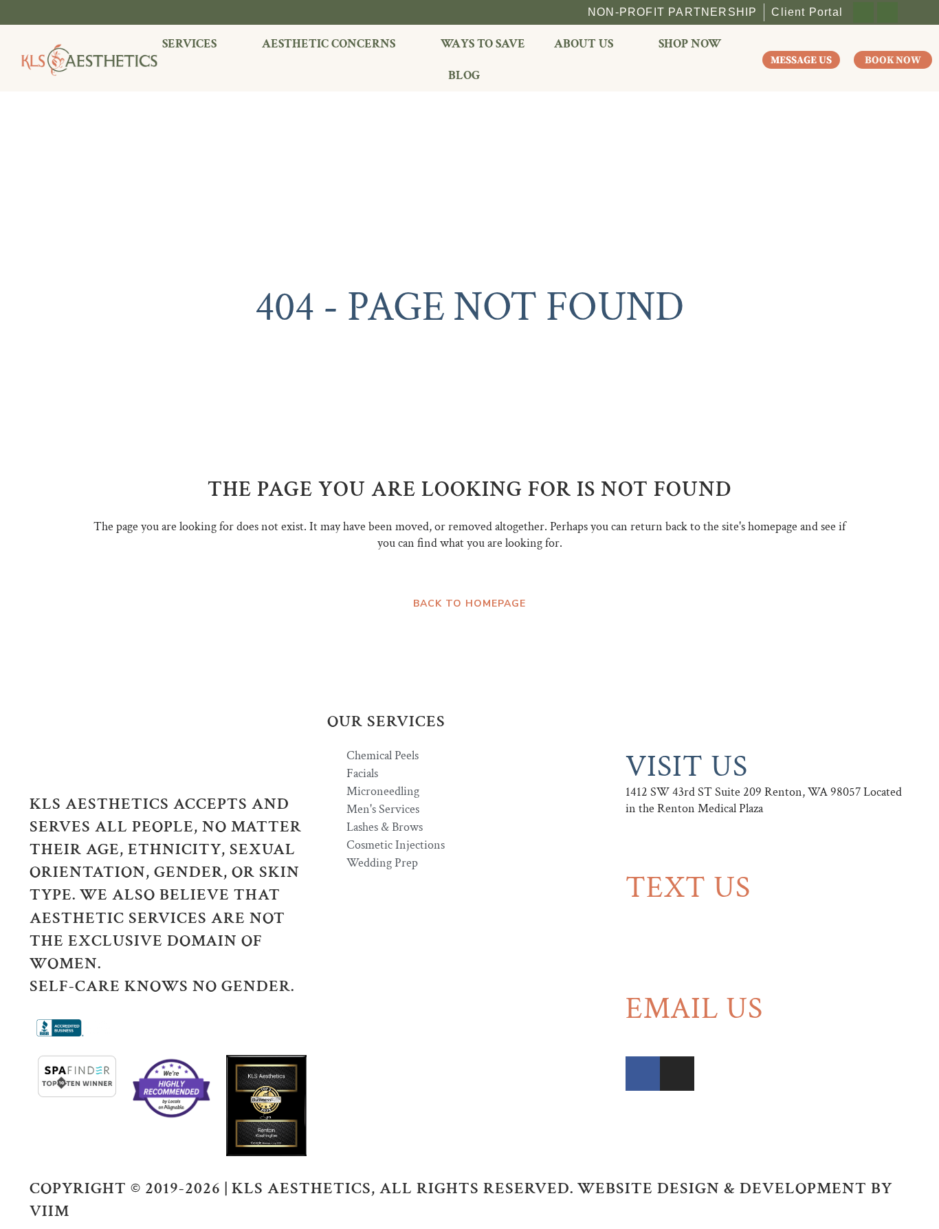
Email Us (694, 1008)
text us (688, 887)
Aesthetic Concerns (328, 44)
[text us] (643, 848)
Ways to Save (483, 44)
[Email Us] (643, 969)
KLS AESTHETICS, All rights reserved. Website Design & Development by (562, 1188)
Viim (49, 1210)
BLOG (464, 75)
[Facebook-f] (863, 12)
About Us (583, 44)
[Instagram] (887, 12)
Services (189, 44)
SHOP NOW (690, 44)
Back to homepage (469, 603)
